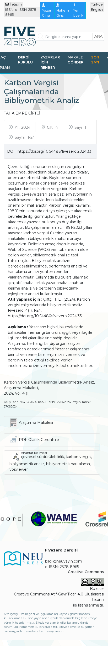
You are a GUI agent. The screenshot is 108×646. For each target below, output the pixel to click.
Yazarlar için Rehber (50, 62)
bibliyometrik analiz (26, 463)
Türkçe (97, 4)
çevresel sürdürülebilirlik (42, 456)
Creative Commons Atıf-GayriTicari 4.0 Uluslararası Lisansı (59, 597)
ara (98, 36)
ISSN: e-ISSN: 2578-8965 (21, 12)
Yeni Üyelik (78, 13)
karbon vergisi (78, 456)
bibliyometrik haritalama (68, 463)
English (97, 9)
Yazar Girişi (46, 13)
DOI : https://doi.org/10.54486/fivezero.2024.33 (49, 151)
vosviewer (18, 469)
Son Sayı (95, 59)
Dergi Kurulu (25, 59)
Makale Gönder (75, 59)
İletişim (16, 4)
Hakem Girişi (62, 13)
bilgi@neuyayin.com (63, 561)
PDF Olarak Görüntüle (39, 439)
